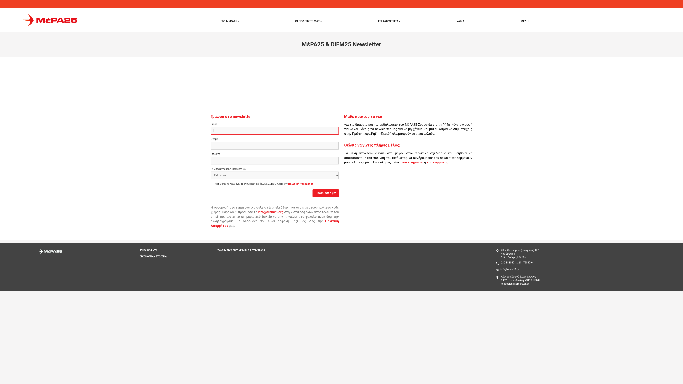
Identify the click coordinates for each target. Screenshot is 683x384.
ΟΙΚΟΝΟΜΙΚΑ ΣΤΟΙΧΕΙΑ (153, 256)
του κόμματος (437, 162)
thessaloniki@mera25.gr (515, 283)
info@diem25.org (271, 212)
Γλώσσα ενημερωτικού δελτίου (228, 168)
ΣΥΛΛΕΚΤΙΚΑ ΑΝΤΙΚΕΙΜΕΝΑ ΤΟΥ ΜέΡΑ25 (241, 250)
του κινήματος (412, 162)
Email (214, 124)
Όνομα (214, 139)
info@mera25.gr (510, 269)
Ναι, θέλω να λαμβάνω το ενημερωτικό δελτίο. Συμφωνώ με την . (264, 183)
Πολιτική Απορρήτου (301, 183)
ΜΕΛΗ (524, 21)
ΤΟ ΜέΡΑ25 (229, 21)
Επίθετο (215, 154)
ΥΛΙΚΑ (460, 21)
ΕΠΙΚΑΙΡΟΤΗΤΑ (388, 21)
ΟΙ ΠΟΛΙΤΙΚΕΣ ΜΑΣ (307, 21)
